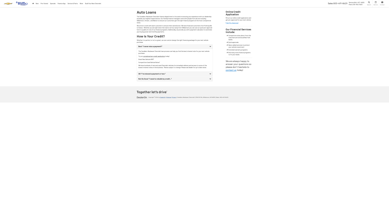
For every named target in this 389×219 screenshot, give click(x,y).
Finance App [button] (62, 3)
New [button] (37, 3)
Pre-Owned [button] (44, 3)
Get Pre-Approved (232, 23)
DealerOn (162, 97)
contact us (231, 70)
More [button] (81, 3)
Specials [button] (53, 3)
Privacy (174, 97)
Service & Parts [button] (73, 3)
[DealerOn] (142, 97)
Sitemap (168, 97)
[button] (33, 3)
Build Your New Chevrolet (93, 3)
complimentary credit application (154, 56)
